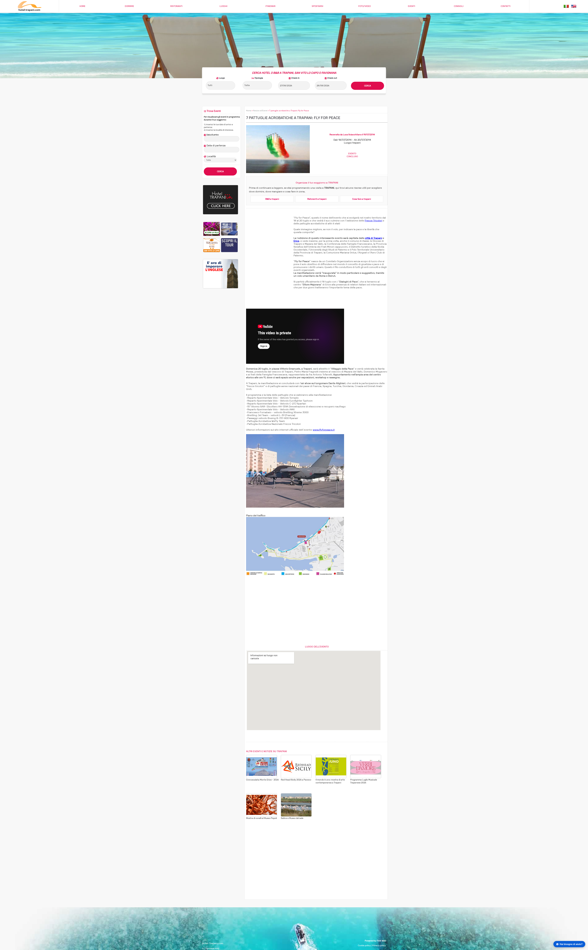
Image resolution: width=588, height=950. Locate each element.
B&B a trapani (272, 199)
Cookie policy (364, 945)
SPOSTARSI (317, 6)
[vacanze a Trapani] (566, 6)
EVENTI (411, 6)
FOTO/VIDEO (364, 6)
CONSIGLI (459, 6)
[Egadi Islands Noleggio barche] (229, 245)
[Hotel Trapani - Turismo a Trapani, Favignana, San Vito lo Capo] (29, 10)
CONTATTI (506, 6)
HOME (82, 6)
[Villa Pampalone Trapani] (211, 229)
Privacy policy (379, 945)
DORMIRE (129, 6)
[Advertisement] (220, 342)
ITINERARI (270, 6)
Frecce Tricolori (373, 220)
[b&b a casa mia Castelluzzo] (229, 229)
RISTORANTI (176, 6)
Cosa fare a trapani (361, 199)
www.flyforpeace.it (324, 429)
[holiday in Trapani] (573, 6)
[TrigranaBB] (211, 245)
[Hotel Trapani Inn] (220, 213)
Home (248, 110)
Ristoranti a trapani (316, 199)
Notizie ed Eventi (260, 110)
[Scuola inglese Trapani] (220, 287)
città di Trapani (373, 238)
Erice (296, 240)
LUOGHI (223, 6)
